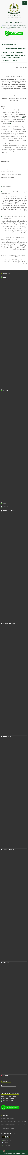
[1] (22, 118)
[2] (10, 123)
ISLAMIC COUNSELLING (8, 623)
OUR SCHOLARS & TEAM (8, 510)
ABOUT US (5, 277)
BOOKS (4, 503)
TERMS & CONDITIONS (8, 849)
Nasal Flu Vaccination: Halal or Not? (16, 48)
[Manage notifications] (4, 1151)
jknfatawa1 (5, 60)
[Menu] (24, 3)
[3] (6, 149)
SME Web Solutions (20, 1153)
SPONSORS (5, 962)
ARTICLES (5, 507)
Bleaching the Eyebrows (8, 44)
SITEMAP (5, 1075)
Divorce (14, 60)
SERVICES (5, 390)
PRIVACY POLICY (6, 736)
